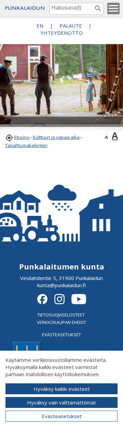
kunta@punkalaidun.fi (61, 285)
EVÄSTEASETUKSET (61, 335)
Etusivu (21, 137)
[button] (113, 8)
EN (40, 25)
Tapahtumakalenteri (26, 145)
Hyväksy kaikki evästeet (61, 388)
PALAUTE (70, 25)
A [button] (106, 137)
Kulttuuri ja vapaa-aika (56, 137)
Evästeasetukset (62, 416)
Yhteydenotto (61, 32)
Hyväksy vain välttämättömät (61, 402)
